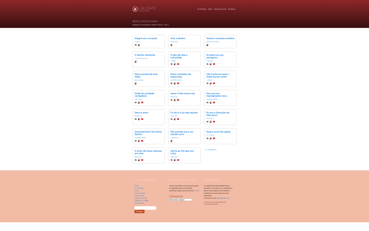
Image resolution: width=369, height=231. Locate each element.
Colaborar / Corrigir (141, 200)
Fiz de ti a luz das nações (184, 112)
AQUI (197, 191)
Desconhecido (139, 80)
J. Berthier (209, 80)
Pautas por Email (220, 9)
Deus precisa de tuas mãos (146, 75)
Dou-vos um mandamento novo (216, 94)
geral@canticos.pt (223, 198)
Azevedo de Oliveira (212, 41)
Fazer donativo (140, 193)
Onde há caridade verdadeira (144, 94)
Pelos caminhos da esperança (180, 75)
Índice (210, 9)
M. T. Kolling (210, 135)
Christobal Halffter (140, 137)
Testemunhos (139, 203)
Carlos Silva (174, 41)
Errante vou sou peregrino (215, 56)
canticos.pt (147, 9)
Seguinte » (212, 150)
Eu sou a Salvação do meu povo (217, 113)
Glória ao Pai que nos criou (182, 152)
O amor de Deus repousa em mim (148, 152)
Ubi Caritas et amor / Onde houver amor (218, 75)
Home (137, 186)
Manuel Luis (174, 96)
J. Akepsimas (174, 137)
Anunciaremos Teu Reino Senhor (148, 133)
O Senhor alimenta (145, 55)
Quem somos (139, 196)
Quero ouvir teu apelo (218, 131)
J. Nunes (137, 41)
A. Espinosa (209, 61)
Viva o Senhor (178, 38)
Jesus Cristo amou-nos (182, 93)
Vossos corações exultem (220, 38)
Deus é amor (141, 112)
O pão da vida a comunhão (178, 56)
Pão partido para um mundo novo (181, 133)
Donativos (231, 9)
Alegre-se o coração (146, 38)
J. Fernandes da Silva (141, 58)
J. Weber (173, 61)
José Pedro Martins (176, 80)
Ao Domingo (201, 9)
